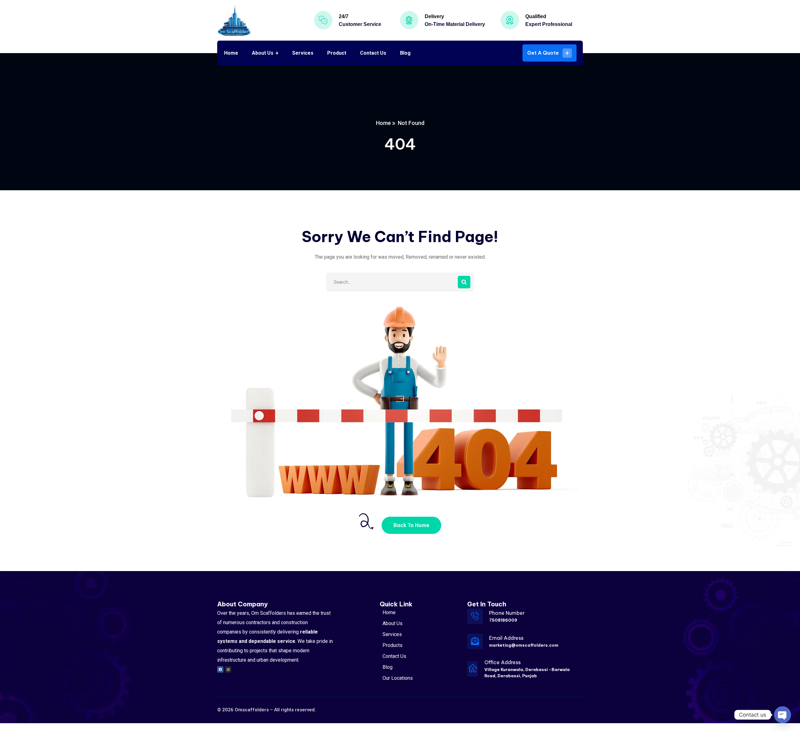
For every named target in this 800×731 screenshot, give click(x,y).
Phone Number (507, 613)
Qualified (535, 16)
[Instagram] (228, 669)
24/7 (343, 16)
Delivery (434, 16)
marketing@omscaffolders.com (523, 645)
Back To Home (411, 525)
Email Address (506, 638)
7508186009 (503, 620)
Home (383, 123)
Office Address (502, 662)
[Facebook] (220, 669)
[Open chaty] (782, 714)
